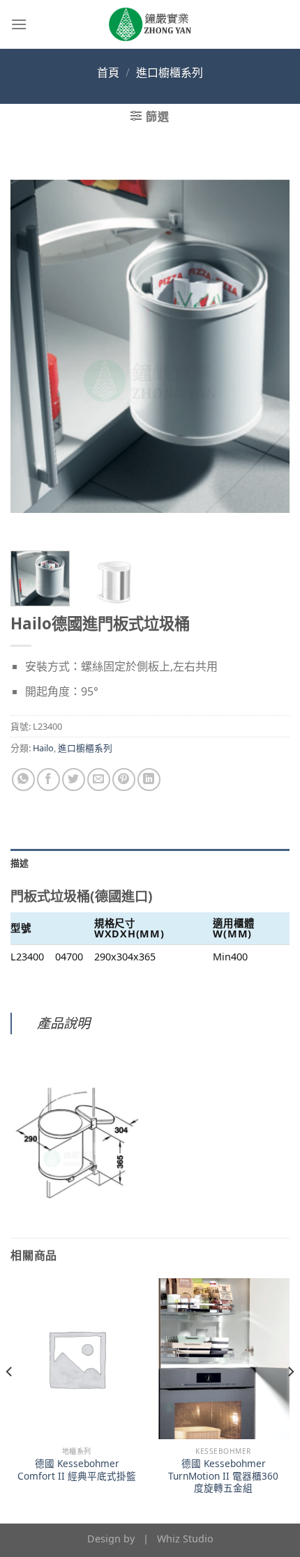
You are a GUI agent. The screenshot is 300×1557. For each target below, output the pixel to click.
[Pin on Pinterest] (123, 779)
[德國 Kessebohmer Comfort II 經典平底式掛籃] (76, 1358)
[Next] (266, 345)
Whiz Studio (185, 1538)
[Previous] (33, 345)
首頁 (108, 72)
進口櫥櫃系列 (169, 72)
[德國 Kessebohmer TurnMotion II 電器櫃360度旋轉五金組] (223, 1358)
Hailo (43, 748)
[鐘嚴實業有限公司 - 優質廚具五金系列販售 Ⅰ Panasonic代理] (150, 24)
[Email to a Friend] (98, 779)
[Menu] (18, 24)
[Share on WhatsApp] (23, 779)
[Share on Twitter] (73, 779)
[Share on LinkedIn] (148, 779)
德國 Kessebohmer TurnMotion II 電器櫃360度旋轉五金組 (223, 1475)
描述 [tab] (19, 862)
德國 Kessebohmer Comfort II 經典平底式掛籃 (76, 1469)
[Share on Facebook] (48, 779)
